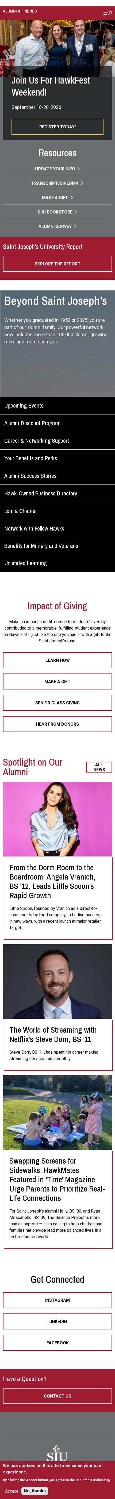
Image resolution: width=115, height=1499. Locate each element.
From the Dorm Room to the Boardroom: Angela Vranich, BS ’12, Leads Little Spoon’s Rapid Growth (52, 881)
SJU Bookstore (56, 212)
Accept (11, 1491)
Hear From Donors (57, 724)
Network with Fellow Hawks (34, 528)
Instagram (57, 1300)
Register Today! (57, 126)
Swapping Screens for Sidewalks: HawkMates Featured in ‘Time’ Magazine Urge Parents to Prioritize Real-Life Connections (57, 1179)
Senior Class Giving (57, 702)
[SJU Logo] (57, 1455)
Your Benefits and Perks (30, 458)
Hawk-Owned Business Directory (40, 493)
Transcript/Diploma (55, 183)
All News (99, 767)
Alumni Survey (56, 226)
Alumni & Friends (20, 11)
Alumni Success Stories (30, 476)
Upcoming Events (23, 405)
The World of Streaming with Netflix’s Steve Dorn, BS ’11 (53, 1034)
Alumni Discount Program (32, 423)
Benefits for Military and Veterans (41, 546)
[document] (57, 1473)
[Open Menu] (107, 13)
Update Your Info (55, 168)
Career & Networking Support (36, 441)
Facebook (58, 1342)
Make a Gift (55, 197)
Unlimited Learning (25, 563)
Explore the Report (57, 263)
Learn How (57, 660)
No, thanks (35, 1491)
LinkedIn (57, 1321)
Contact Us (57, 1396)
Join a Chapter (20, 511)
